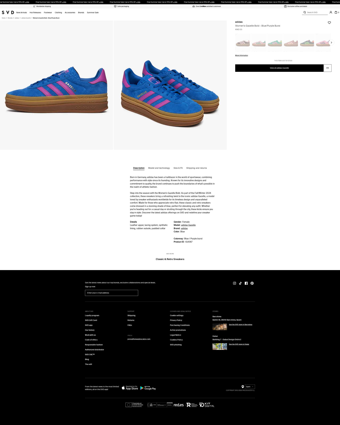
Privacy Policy (176, 320)
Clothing (58, 12)
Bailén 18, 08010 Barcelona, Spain (226, 320)
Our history (89, 330)
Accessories (70, 12)
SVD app (89, 325)
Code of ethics (91, 340)
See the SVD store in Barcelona (240, 325)
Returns (131, 320)
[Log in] (331, 12)
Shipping (131, 315)
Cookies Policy (176, 340)
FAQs (130, 325)
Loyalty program (92, 315)
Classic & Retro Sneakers (170, 259)
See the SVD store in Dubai (239, 344)
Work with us (90, 335)
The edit (88, 364)
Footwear (48, 12)
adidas (17, 18)
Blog (87, 359)
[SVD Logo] (8, 12)
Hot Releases (35, 12)
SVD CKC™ (90, 354)
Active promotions (178, 330)
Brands (81, 12)
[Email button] (328, 68)
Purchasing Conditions (180, 325)
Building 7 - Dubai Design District (226, 339)
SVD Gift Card (91, 320)
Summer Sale (93, 12)
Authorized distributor (94, 350)
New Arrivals (21, 12)
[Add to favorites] (329, 22)
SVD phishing (176, 345)
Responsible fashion (94, 345)
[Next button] (331, 42)
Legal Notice (175, 335)
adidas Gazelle (26, 18)
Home (4, 18)
